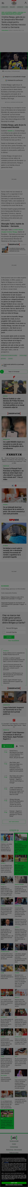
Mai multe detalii (6, 1162)
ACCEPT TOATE (14, 1182)
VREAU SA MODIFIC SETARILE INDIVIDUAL (14, 1184)
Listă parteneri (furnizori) (5, 1180)
